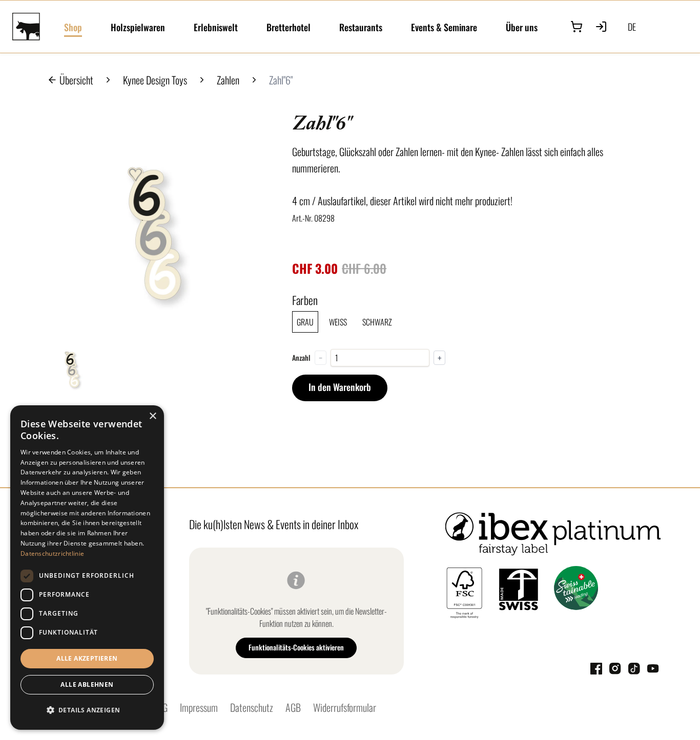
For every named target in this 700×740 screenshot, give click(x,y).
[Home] (32, 26)
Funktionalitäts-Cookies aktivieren (296, 647)
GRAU (305, 322)
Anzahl (301, 358)
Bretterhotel (288, 27)
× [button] (152, 416)
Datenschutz (251, 707)
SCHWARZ (377, 322)
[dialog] (87, 567)
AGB (293, 707)
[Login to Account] (601, 26)
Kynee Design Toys (155, 80)
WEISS (338, 322)
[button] (87, 710)
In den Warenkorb (339, 387)
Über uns (522, 27)
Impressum (199, 707)
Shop (73, 27)
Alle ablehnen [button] (86, 684)
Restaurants (360, 27)
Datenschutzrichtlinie (52, 553)
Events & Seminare (444, 27)
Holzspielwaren (138, 27)
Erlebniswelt (216, 27)
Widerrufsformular (344, 707)
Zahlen (228, 80)
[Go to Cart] (576, 26)
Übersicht (76, 80)
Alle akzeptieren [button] (86, 658)
